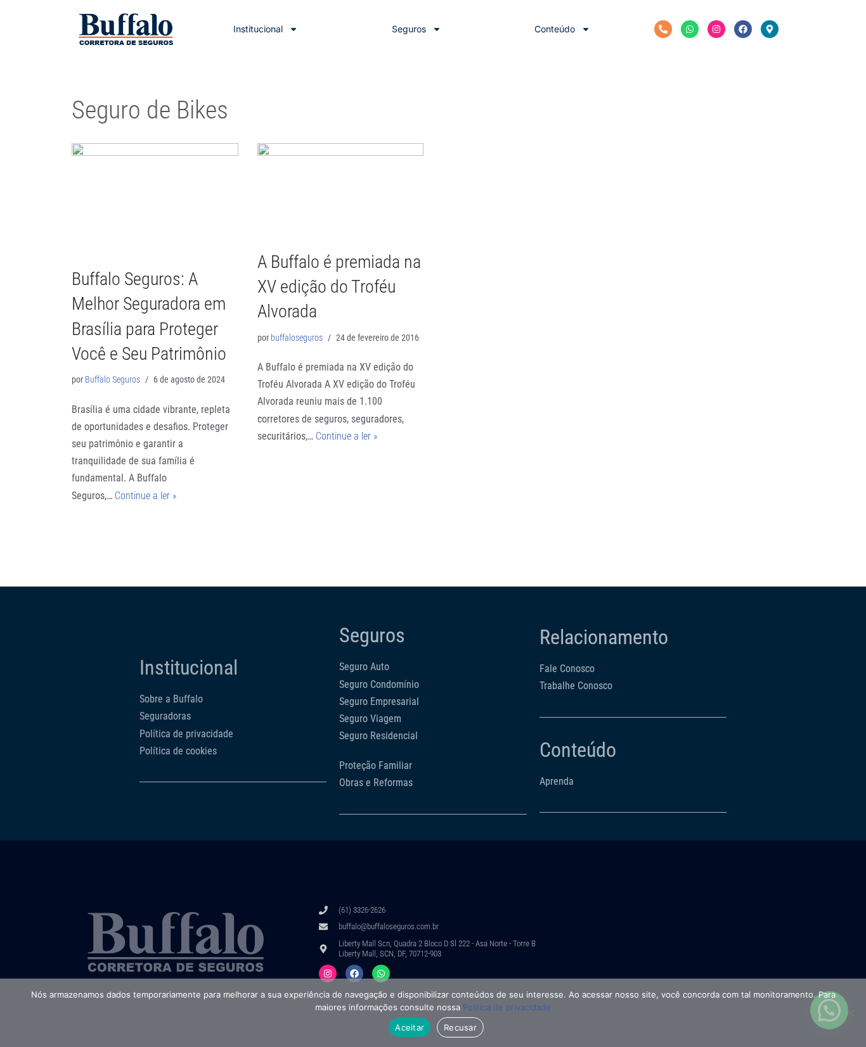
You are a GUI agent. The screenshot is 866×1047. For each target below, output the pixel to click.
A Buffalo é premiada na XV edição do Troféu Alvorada (339, 286)
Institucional (258, 28)
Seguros (409, 28)
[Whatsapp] (690, 29)
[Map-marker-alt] (770, 29)
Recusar (460, 1027)
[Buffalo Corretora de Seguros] (126, 29)
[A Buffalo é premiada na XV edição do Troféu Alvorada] (340, 190)
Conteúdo (554, 28)
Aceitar (409, 1027)
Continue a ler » (145, 496)
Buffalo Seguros (112, 379)
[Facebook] (743, 29)
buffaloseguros (297, 338)
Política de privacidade (507, 1007)
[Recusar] (850, 1012)
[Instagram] (716, 29)
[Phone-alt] (663, 29)
